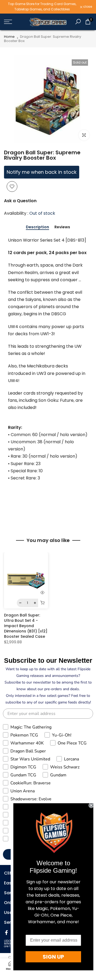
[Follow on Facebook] (6, 932)
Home (9, 36)
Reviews (62, 227)
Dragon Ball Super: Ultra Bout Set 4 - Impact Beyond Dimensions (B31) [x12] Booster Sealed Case (25, 625)
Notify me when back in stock (42, 172)
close (87, 6)
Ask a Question (20, 201)
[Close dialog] (91, 805)
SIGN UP (53, 956)
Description (37, 227)
